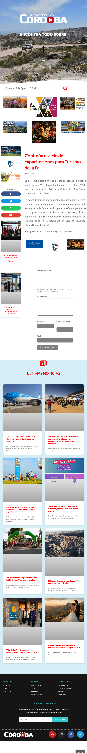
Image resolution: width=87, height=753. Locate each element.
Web (39, 336)
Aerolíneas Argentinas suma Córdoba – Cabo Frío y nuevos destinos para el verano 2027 (22, 438)
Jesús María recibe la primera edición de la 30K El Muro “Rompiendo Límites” (22, 578)
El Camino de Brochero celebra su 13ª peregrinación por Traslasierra (63, 582)
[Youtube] (52, 734)
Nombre (41, 322)
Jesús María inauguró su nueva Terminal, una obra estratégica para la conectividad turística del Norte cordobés (64, 440)
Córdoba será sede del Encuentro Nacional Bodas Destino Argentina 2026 (64, 646)
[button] (43, 60)
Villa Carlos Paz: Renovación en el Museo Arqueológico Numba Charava (21, 651)
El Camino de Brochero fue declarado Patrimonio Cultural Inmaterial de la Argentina (21, 509)
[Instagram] (61, 734)
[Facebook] (70, 734)
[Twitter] (80, 734)
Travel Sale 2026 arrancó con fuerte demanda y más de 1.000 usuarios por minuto (63, 508)
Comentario (42, 296)
